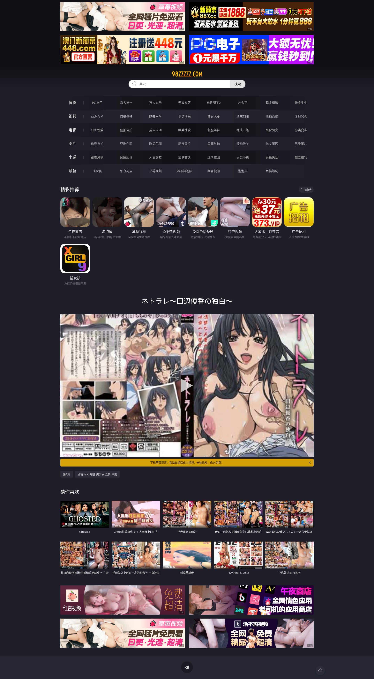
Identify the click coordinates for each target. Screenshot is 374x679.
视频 (72, 116)
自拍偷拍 (126, 116)
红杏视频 (213, 171)
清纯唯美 (242, 144)
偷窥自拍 (97, 144)
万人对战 (155, 103)
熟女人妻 (213, 116)
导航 (72, 171)
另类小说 (242, 157)
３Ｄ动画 (184, 116)
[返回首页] (320, 670)
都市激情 (97, 157)
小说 (72, 157)
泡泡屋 (242, 171)
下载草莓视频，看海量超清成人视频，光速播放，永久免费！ (187, 462)
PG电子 (97, 103)
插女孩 (97, 171)
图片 (72, 143)
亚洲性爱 (97, 130)
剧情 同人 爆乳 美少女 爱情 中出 (97, 474)
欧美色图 (155, 144)
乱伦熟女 (272, 130)
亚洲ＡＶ (97, 116)
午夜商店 (126, 171)
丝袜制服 (242, 116)
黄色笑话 (272, 157)
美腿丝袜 (213, 144)
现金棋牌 (272, 103)
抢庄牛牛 (301, 103)
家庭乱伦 (126, 157)
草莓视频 (155, 171)
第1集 (66, 474)
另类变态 (301, 130)
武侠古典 (184, 157)
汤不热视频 (184, 171)
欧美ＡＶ (155, 116)
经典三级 (242, 130)
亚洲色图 (126, 144)
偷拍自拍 (126, 130)
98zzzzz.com (187, 74)
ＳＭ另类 (301, 116)
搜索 (238, 84)
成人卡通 (155, 130)
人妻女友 (155, 157)
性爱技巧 (301, 157)
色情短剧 (272, 171)
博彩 (72, 102)
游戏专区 (184, 103)
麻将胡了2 (213, 103)
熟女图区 (272, 144)
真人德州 (126, 103)
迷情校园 (213, 157)
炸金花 (242, 103)
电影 (72, 130)
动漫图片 (184, 144)
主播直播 (272, 116)
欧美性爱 (184, 130)
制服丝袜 (213, 130)
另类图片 (301, 144)
